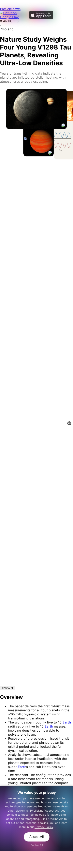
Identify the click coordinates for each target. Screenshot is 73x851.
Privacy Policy (44, 827)
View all (8, 688)
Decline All (36, 845)
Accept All (36, 836)
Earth (66, 722)
